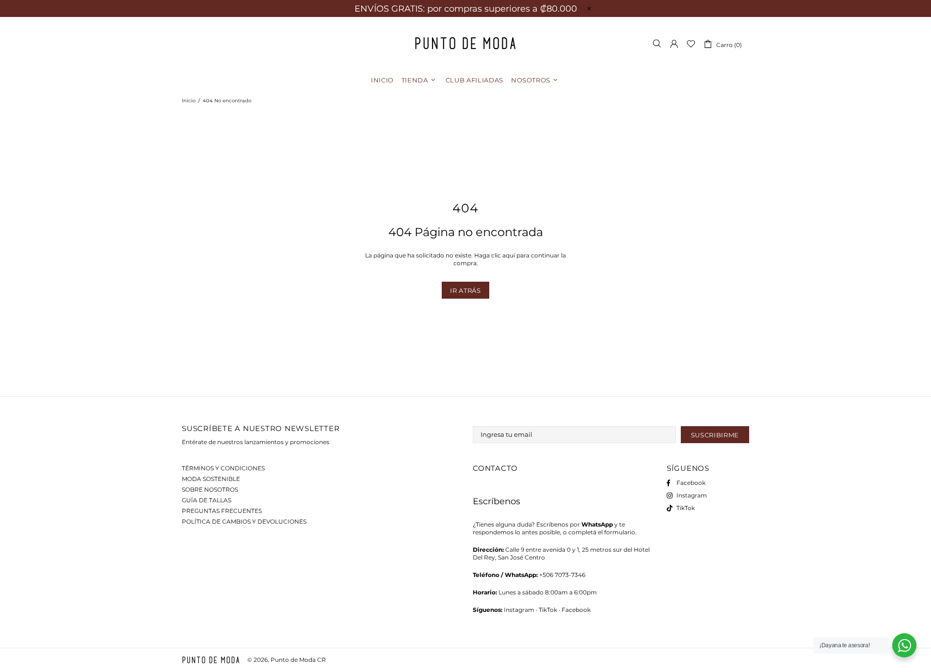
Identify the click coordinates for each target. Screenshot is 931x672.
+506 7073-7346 (562, 574)
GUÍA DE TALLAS (206, 500)
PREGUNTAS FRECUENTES (222, 510)
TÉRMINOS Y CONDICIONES (223, 468)
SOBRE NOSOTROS (210, 489)
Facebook (576, 609)
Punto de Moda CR (465, 43)
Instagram (519, 609)
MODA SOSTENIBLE (211, 478)
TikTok (548, 609)
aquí (508, 255)
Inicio (188, 100)
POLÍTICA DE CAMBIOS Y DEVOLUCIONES (244, 521)
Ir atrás (465, 290)
